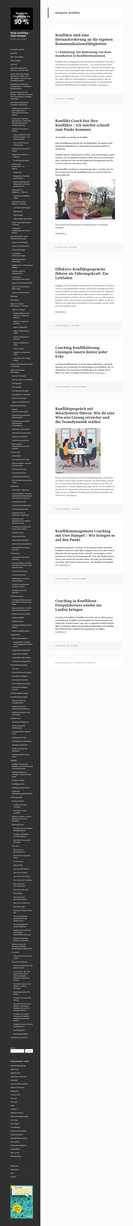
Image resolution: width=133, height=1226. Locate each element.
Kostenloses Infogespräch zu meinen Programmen (19, 104)
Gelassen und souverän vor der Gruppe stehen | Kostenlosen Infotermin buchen (21, 111)
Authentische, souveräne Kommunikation (20, 580)
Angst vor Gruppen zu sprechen (20, 322)
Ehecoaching (17, 893)
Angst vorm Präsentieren (20, 246)
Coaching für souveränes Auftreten (20, 558)
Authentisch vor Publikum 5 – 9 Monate (20, 191)
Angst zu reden (18, 349)
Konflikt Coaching (18, 780)
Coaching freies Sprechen (21, 477)
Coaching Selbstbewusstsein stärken (21, 626)
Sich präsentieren (16, 1135)
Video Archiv (14, 1153)
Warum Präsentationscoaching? (20, 410)
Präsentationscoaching (18, 406)
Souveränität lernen (19, 575)
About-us (13, 64)
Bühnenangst (17, 211)
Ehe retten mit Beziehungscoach (19, 851)
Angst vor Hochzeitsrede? (21, 402)
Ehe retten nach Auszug (21, 876)
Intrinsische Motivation (20, 680)
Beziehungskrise (19, 1030)
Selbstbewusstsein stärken (21, 614)
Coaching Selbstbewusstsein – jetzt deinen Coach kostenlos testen (22, 602)
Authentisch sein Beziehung (21, 505)
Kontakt (13, 1177)
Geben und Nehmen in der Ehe (22, 911)
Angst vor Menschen (20, 327)
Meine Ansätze (15, 61)
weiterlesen (103, 85)
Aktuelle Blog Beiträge (18, 1066)
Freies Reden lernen (19, 473)
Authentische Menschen (20, 509)
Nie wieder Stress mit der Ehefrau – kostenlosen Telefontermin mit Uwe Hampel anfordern (22, 1007)
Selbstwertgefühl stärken (20, 631)
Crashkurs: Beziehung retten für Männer (20, 835)
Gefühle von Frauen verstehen (20, 806)
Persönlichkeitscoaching (18, 665)
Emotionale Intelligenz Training (20, 688)
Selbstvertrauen (17, 621)
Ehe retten (15, 846)
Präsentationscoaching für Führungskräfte (21, 416)
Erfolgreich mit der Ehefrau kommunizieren (23, 1025)
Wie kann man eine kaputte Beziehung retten (22, 829)
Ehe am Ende (17, 865)
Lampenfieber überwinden (21, 658)
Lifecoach (15, 669)
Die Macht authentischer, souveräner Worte (20, 585)
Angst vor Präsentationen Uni (22, 283)
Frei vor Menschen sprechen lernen (22, 481)
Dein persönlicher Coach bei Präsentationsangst (19, 237)
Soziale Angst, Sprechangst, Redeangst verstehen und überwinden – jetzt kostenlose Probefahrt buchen (20, 77)
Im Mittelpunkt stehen (21, 160)
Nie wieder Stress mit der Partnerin (22, 841)
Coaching (76, 387)
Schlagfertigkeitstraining (19, 693)
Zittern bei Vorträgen (19, 398)
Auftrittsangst (18, 215)
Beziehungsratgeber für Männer (21, 993)
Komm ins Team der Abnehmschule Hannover (21, 708)
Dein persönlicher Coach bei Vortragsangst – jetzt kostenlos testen (21, 137)
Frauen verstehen (18, 801)
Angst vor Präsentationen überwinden (20, 288)
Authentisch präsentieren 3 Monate (21, 150)
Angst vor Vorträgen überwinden (17, 371)
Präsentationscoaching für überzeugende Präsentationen (21, 423)
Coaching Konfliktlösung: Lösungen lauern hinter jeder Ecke (81, 352)
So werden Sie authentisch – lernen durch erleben (21, 528)
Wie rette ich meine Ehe (21, 903)
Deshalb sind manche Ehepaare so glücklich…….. (22, 939)
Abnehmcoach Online (19, 738)
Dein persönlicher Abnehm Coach (21, 733)
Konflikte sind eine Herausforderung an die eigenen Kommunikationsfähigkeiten (84, 39)
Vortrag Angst (17, 387)
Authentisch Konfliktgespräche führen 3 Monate (21, 230)
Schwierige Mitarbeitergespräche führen (22, 792)
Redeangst (14, 296)
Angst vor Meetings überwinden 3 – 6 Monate (21, 365)
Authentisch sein (17, 533)
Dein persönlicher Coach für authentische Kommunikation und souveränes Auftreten (22, 496)
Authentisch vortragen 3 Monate (20, 130)
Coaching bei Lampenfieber (21, 661)
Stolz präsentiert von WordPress (84, 663)
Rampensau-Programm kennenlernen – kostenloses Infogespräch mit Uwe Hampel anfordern (21, 122)
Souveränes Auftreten (19, 571)
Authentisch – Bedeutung (20, 490)
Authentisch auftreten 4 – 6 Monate (20, 156)
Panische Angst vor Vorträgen (22, 380)
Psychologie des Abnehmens (21, 741)
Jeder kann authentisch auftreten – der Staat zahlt (19, 69)
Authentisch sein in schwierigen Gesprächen (20, 514)
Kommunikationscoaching (21, 684)
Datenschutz (14, 1170)
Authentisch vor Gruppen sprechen (20, 549)
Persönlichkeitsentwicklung (21, 672)
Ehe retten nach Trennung (22, 880)
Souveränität (14, 553)
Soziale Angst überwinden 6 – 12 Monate (22, 223)
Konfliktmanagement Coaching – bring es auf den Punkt (21, 774)
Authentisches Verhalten (20, 540)
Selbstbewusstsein (16, 596)
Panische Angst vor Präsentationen (18, 272)
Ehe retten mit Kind (20, 873)
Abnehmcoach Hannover (20, 722)
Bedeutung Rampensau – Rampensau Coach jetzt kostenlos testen (21, 184)
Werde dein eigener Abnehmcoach (19, 727)
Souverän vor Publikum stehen (21, 197)
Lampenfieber (15, 635)
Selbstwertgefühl (18, 618)
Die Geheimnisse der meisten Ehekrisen (20, 925)
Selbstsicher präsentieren (21, 429)
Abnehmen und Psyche (20, 745)
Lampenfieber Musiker (20, 654)
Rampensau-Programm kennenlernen (21, 177)
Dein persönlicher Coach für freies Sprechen (21, 464)
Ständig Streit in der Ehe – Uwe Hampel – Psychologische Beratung (22, 932)
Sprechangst (14, 300)
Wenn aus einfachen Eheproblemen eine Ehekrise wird (20, 918)
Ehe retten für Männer (21, 869)
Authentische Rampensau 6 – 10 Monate (18, 166)
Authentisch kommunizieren (22, 544)
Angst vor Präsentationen (20, 293)
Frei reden (14, 1120)
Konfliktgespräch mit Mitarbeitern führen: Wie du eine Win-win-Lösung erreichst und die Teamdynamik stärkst (85, 415)
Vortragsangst (17, 383)
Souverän (13, 1098)
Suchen (13, 1048)
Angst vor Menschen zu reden (21, 332)
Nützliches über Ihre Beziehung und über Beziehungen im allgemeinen (22, 946)
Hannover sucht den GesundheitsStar (19, 702)
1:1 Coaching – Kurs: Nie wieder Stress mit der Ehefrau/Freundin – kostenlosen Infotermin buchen (21, 976)
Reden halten (16, 456)
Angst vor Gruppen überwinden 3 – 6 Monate (19, 305)
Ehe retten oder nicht (20, 890)
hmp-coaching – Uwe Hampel (20, 34)
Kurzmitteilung (15, 1156)
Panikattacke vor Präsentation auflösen (22, 266)
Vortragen (14, 1102)
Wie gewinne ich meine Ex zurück (22, 957)
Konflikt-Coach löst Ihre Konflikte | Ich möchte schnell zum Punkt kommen (22, 766)
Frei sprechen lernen (19, 469)
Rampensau (17, 172)
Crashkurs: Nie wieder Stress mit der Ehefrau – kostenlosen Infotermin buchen (21, 1017)
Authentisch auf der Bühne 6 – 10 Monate (19, 203)
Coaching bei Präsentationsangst (18, 254)
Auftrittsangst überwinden (22, 219)
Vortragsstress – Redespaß (21, 394)
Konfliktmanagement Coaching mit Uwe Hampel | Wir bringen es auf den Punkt (85, 535)
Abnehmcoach (15, 718)
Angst (12, 1106)
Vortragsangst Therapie (20, 391)
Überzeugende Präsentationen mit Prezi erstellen (20, 446)
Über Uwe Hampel (16, 57)
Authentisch (14, 486)
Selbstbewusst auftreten (20, 440)
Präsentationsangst (18, 250)
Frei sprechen (15, 452)
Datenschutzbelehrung (63, 663)
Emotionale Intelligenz (20, 676)
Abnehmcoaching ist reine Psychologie (21, 713)
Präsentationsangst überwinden (18, 260)
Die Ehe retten (18, 861)
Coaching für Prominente (19, 1038)
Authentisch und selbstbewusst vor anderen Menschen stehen (21, 521)
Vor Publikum (15, 1127)
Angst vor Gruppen (18, 310)
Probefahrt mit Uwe (17, 49)
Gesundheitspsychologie (18, 697)
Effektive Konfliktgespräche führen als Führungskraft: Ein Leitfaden (81, 273)
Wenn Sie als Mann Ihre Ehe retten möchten (23, 967)
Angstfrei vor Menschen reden (21, 353)
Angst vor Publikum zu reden (21, 344)
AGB (11, 1173)
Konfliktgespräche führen (21, 788)
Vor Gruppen (14, 1124)
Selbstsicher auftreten (19, 437)
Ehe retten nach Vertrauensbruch (19, 885)
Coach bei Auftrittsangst (21, 208)
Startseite (13, 53)
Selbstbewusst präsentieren (21, 433)
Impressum (14, 1166)
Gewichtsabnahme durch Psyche (20, 756)
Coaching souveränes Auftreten (19, 591)
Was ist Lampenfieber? (20, 638)
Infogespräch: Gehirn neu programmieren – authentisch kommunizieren (20, 86)
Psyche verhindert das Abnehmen (19, 750)
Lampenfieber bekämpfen (21, 650)
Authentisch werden (19, 502)
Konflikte (13, 760)
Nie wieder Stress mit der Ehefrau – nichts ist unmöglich (22, 986)
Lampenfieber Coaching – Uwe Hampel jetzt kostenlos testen (23, 644)
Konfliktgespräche (18, 784)
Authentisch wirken (19, 536)
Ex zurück (15, 952)
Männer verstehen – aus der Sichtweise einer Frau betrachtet (21, 819)
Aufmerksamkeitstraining (19, 1116)
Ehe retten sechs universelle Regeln (19, 898)
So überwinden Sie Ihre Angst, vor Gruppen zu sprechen (21, 315)
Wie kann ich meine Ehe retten (21, 857)
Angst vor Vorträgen (19, 376)
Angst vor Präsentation (20, 242)
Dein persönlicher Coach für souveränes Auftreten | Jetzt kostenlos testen (22, 565)
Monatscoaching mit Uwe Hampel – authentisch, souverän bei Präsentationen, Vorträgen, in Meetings (21, 95)
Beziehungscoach (16, 797)
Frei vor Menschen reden (20, 460)
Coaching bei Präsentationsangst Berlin (21, 278)
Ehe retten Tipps (19, 907)
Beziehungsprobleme (20, 1034)
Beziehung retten (18, 825)
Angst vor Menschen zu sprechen (21, 338)
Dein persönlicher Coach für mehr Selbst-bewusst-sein (21, 609)
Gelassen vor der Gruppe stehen (22, 359)
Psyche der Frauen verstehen (19, 812)
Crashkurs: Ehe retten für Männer (22, 999)
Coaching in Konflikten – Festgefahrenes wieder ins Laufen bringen (78, 605)
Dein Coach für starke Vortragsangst (20, 144)
